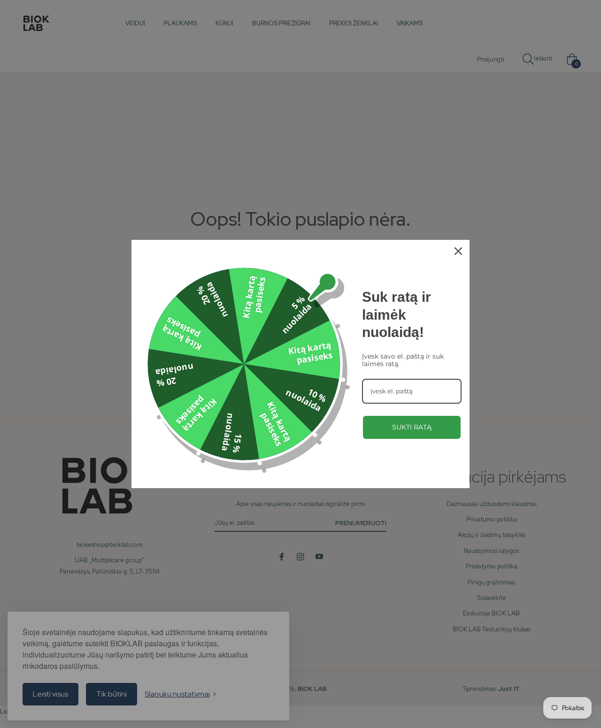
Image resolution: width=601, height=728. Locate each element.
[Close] (458, 251)
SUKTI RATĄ (411, 427)
